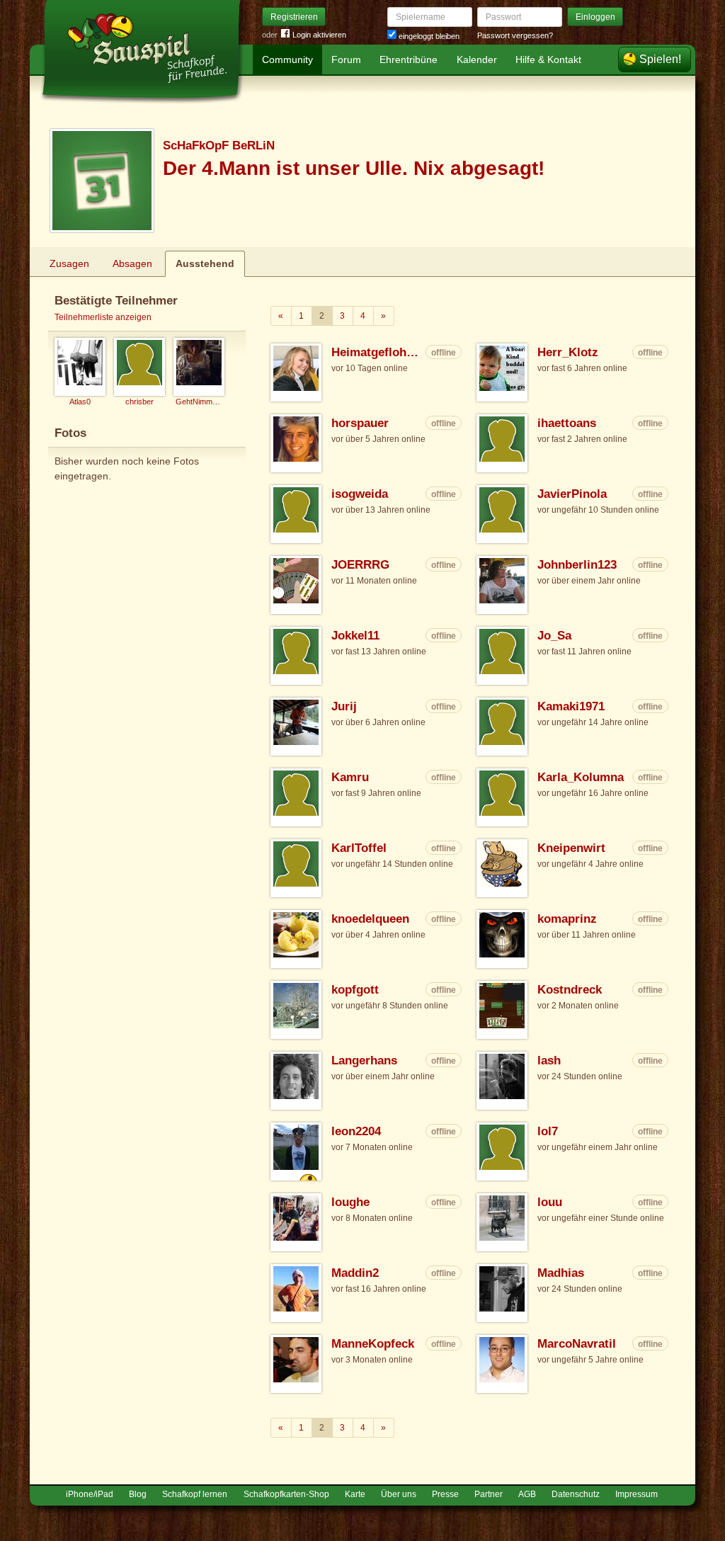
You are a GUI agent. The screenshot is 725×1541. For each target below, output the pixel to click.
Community (287, 59)
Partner (488, 1494)
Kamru (350, 777)
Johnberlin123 (577, 565)
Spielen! (660, 59)
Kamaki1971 (571, 706)
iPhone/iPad (89, 1494)
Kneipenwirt (571, 848)
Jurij (344, 706)
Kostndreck (569, 989)
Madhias (560, 1273)
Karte (355, 1494)
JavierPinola (572, 494)
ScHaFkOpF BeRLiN (219, 145)
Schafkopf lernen (194, 1494)
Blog (138, 1494)
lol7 (547, 1131)
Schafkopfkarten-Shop (286, 1494)
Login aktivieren (319, 34)
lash (549, 1060)
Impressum (636, 1494)
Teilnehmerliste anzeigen (103, 317)
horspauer (360, 423)
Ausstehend (205, 263)
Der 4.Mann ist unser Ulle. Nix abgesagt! (353, 168)
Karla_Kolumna (580, 777)
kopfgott (355, 989)
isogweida (359, 494)
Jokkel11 (355, 635)
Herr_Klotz (567, 352)
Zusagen (69, 263)
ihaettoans (566, 423)
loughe (350, 1202)
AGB (527, 1494)
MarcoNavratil (576, 1343)
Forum (346, 59)
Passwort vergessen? (515, 35)
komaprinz (567, 919)
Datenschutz (576, 1494)
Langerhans (364, 1060)
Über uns (398, 1494)
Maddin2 (355, 1273)
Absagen (132, 263)
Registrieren (294, 17)
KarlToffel (359, 848)
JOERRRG (360, 565)
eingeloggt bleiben (427, 36)
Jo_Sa (554, 635)
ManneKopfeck (372, 1343)
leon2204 (356, 1131)
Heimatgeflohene (377, 352)
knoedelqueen (370, 919)
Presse (445, 1494)
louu (549, 1202)
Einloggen (595, 17)
